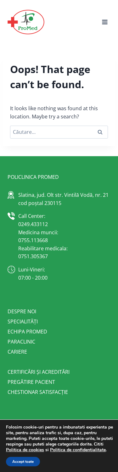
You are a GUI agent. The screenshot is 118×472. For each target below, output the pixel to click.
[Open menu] (104, 22)
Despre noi (22, 311)
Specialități (23, 321)
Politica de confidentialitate (78, 450)
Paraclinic (21, 341)
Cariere (17, 351)
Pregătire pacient (31, 381)
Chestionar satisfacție (38, 392)
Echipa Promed (27, 331)
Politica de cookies (25, 450)
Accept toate (23, 461)
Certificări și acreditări (39, 371)
